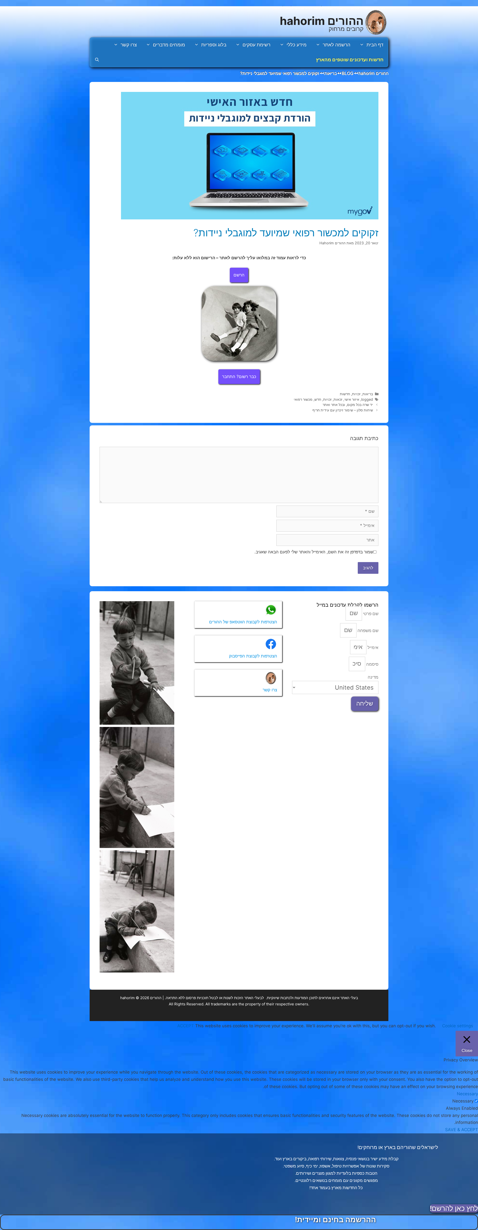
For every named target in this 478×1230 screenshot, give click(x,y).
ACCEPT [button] (185, 1025)
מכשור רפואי (303, 399)
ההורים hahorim (321, 21)
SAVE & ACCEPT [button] (461, 1129)
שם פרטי (370, 613)
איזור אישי (351, 399)
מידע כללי (296, 45)
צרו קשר (128, 45)
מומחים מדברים (169, 45)
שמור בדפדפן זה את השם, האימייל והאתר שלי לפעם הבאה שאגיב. (313, 551)
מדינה (373, 677)
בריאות (367, 394)
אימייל (372, 647)
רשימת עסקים (256, 45)
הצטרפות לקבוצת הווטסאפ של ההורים (243, 621)
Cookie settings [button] (457, 1025)
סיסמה (371, 664)
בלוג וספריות (213, 45)
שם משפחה (367, 630)
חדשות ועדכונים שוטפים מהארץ (349, 60)
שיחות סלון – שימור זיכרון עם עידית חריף (342, 410)
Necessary (463, 1101)
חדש (317, 399)
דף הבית (374, 45)
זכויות (356, 394)
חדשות (345, 394)
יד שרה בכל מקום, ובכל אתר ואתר (348, 404)
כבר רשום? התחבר (239, 376)
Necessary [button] (467, 1093)
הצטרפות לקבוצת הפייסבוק (253, 655)
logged (367, 399)
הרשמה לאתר (336, 45)
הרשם (239, 274)
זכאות (338, 399)
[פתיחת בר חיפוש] (97, 59)
